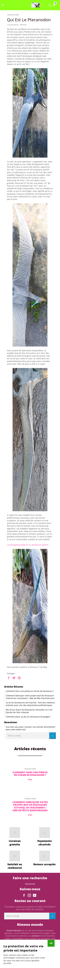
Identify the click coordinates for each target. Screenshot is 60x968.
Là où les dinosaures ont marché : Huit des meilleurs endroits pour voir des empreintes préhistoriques (30, 704)
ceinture (36, 935)
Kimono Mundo (14, 930)
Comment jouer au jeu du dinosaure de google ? (28, 716)
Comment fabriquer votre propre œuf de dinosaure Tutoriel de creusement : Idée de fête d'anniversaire (30, 697)
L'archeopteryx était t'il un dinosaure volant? (27, 544)
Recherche (30, 884)
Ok (51, 943)
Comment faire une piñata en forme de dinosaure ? (30, 691)
